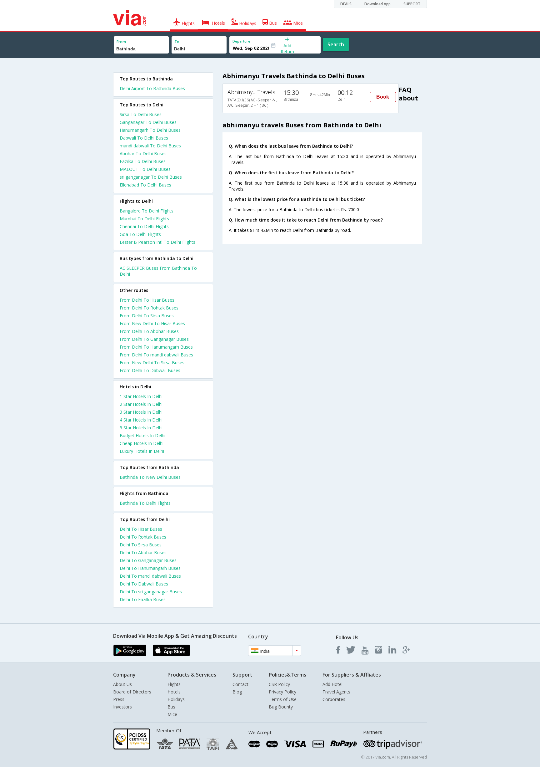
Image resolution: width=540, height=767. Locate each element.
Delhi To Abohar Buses (143, 552)
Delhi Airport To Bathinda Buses (152, 88)
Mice (172, 714)
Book (382, 97)
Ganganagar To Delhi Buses (148, 122)
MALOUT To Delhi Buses (145, 169)
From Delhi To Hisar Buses (147, 300)
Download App (377, 4)
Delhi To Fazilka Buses (143, 599)
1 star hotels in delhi (141, 396)
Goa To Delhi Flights (140, 234)
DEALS (346, 4)
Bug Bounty (281, 707)
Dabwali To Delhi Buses (144, 138)
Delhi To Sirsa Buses (141, 545)
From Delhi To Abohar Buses (149, 331)
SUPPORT (411, 4)
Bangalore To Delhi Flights (146, 211)
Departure (241, 41)
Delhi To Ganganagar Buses (148, 560)
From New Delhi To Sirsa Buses (152, 363)
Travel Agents (336, 692)
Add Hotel (332, 684)
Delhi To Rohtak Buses (143, 537)
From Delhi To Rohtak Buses (149, 308)
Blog (237, 692)
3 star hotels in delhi (141, 412)
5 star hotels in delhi (141, 428)
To (176, 41)
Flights (174, 684)
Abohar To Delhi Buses (143, 153)
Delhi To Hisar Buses (141, 529)
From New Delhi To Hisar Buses (152, 323)
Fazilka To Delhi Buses (143, 161)
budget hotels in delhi (142, 435)
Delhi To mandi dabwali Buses (150, 576)
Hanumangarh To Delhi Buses (150, 130)
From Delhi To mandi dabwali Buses (156, 355)
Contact (240, 684)
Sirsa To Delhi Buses (141, 114)
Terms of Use (283, 699)
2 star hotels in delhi (141, 404)
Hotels (174, 692)
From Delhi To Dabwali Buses (150, 370)
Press (118, 699)
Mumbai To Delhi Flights (144, 219)
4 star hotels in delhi (141, 420)
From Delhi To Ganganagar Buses (154, 339)
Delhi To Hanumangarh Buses (150, 568)
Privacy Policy (282, 692)
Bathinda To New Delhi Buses (150, 477)
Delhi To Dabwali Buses (144, 584)
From (121, 41)
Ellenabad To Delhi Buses (145, 185)
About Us (122, 684)
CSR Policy (279, 684)
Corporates (333, 699)
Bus (171, 707)
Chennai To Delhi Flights (144, 226)
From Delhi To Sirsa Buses (147, 316)
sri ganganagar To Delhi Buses (151, 177)
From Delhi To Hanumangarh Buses (156, 347)
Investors (122, 707)
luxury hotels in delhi (142, 451)
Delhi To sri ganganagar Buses (151, 592)
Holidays (176, 699)
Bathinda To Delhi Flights (145, 503)
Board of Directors (132, 692)
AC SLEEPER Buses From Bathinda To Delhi (158, 271)
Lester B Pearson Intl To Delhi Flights (157, 242)
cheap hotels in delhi (141, 443)
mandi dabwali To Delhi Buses (150, 146)
